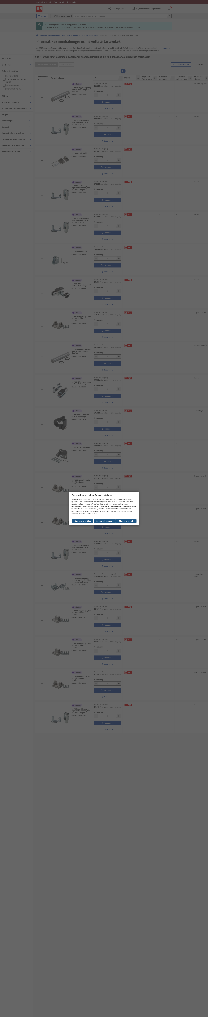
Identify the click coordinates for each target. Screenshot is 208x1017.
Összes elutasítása (82, 521)
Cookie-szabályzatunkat (88, 513)
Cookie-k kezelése (104, 521)
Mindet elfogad (126, 521)
